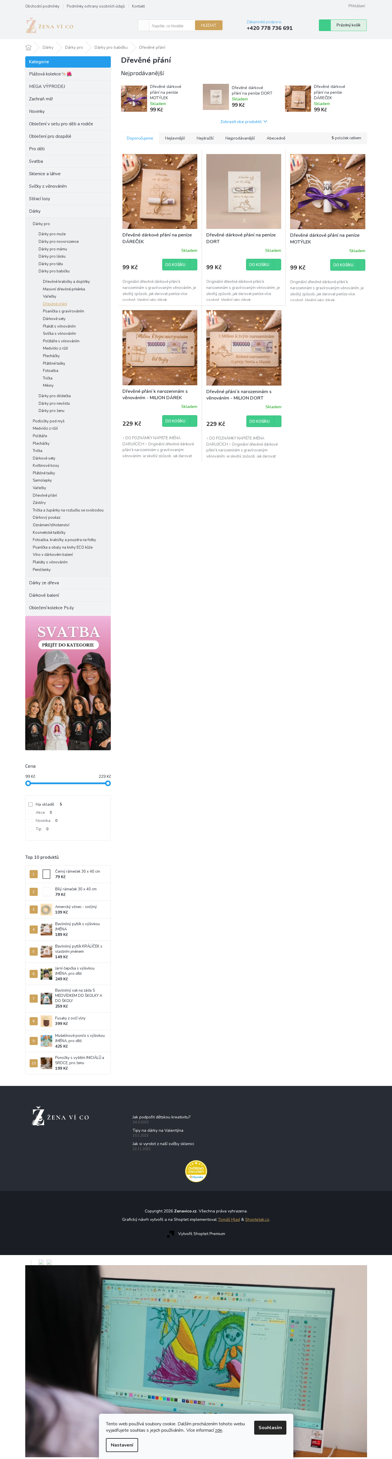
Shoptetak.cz (257, 1219)
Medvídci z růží (55, 348)
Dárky (35, 211)
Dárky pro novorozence (59, 241)
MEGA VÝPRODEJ (47, 86)
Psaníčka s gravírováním (63, 311)
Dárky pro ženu (51, 410)
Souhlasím (270, 1427)
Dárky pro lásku (52, 256)
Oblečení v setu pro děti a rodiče (61, 124)
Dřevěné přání (55, 304)
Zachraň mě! (41, 99)
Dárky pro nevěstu (54, 403)
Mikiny (48, 385)
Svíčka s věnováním (59, 333)
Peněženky (42, 569)
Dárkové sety (54, 318)
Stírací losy (39, 199)
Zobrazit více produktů (241, 121)
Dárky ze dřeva (44, 583)
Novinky (37, 111)
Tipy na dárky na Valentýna (158, 1130)
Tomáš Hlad (229, 1219)
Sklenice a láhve (45, 174)
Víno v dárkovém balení (53, 554)
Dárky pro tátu (51, 264)
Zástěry (39, 502)
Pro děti (37, 149)
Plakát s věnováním (59, 326)
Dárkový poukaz (46, 517)
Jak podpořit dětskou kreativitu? (161, 1117)
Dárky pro (41, 224)
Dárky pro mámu (53, 249)
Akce (44, 812)
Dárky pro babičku (54, 271)
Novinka (46, 820)
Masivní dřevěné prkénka (64, 289)
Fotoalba (50, 370)
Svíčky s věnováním (48, 186)
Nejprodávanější (240, 138)
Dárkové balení (44, 595)
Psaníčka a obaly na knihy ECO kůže (63, 547)
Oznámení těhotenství (51, 525)
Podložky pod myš (48, 421)
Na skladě (49, 804)
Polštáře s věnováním (61, 341)
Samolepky (42, 480)
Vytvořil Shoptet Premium (201, 1234)
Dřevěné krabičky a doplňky (66, 281)
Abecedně (276, 138)
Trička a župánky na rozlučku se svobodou (68, 510)
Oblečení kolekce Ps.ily (51, 608)
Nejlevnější (175, 138)
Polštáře (40, 436)
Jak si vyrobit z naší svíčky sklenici (163, 1144)
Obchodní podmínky (42, 6)
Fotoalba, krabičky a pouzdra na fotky (64, 540)
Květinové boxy (46, 465)
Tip (42, 829)
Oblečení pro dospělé (50, 136)
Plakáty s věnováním (50, 562)
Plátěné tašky (54, 363)
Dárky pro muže (52, 234)
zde (218, 1430)
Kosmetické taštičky (49, 532)
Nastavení (122, 1445)
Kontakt (138, 6)
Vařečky (49, 296)
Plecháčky (51, 356)
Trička (48, 378)
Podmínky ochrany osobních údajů (96, 6)
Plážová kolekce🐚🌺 (50, 74)
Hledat (208, 25)
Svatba (36, 161)
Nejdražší (205, 138)
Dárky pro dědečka (55, 396)
